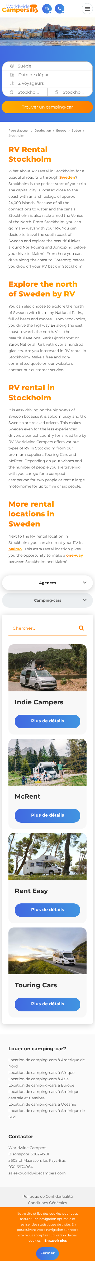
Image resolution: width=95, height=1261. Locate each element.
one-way (74, 555)
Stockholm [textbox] (29, 92)
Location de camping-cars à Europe (41, 1085)
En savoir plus (55, 1240)
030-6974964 (20, 1166)
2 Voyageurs (31, 83)
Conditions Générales (47, 1202)
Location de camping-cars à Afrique (41, 1072)
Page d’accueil (18, 130)
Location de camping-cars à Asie (38, 1079)
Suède (76, 130)
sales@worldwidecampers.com (37, 1173)
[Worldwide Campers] (20, 8)
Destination (43, 130)
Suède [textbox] (24, 66)
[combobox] (53, 66)
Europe (61, 130)
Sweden (67, 177)
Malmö (15, 549)
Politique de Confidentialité (47, 1196)
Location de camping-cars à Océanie (42, 1104)
